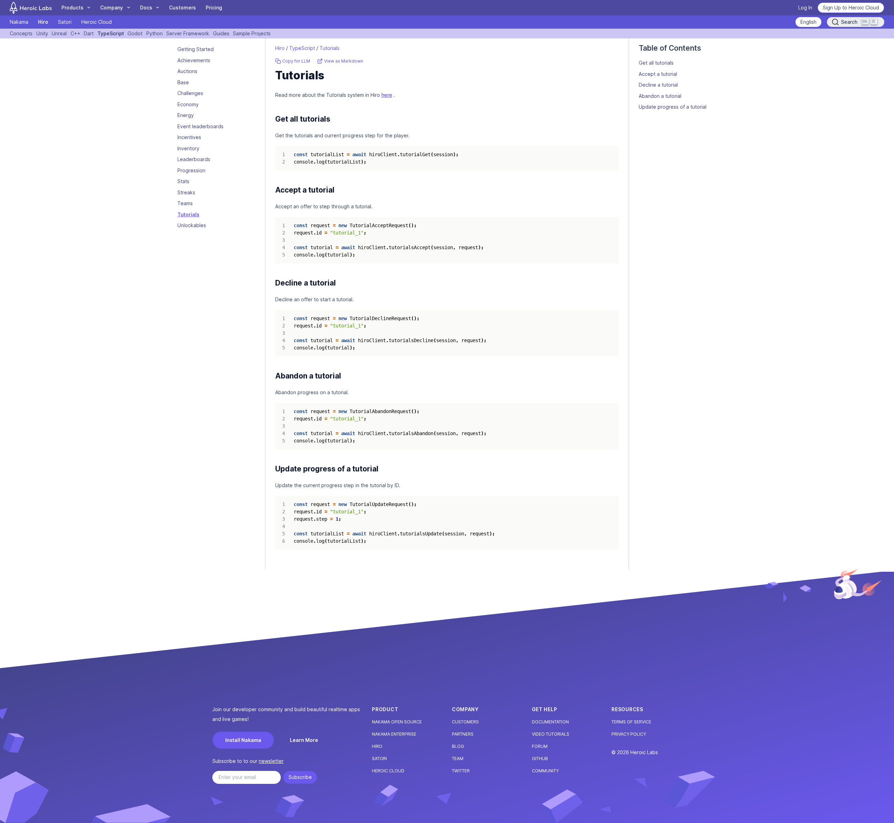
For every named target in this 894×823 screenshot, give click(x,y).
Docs (146, 7)
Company (111, 7)
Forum (540, 746)
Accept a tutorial (658, 74)
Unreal (59, 33)
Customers (182, 7)
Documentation (550, 721)
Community (545, 770)
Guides (221, 33)
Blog (458, 746)
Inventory (188, 148)
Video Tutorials (550, 734)
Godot (134, 33)
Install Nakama (243, 740)
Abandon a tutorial (660, 96)
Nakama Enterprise (394, 734)
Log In (805, 7)
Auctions (187, 71)
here (386, 95)
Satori (65, 22)
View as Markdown (343, 61)
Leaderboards (193, 160)
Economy (188, 104)
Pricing (214, 7)
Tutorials (188, 214)
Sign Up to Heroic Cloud (851, 7)
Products (72, 7)
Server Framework (187, 33)
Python (154, 33)
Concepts (21, 33)
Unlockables (191, 226)
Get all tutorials (656, 63)
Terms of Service (631, 721)
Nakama (19, 22)
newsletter (271, 761)
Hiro (43, 22)
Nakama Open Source (397, 721)
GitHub (540, 758)
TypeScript (110, 33)
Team (457, 758)
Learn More (304, 740)
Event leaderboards (200, 126)
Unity (42, 33)
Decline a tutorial (658, 85)
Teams (185, 204)
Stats (183, 182)
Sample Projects (252, 33)
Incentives (189, 137)
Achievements (193, 60)
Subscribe (300, 777)
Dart (89, 33)
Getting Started (195, 49)
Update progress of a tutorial (672, 107)
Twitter (461, 770)
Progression (191, 170)
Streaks (186, 192)
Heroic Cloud (96, 22)
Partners (463, 734)
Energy (185, 115)
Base (183, 82)
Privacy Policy (628, 734)
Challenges (190, 93)
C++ (75, 33)
